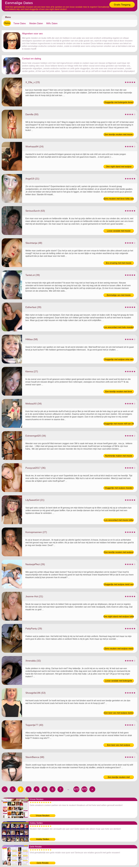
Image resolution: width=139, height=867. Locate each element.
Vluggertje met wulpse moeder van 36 (119, 488)
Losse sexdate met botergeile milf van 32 (118, 681)
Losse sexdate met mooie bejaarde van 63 (119, 231)
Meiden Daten (36, 23)
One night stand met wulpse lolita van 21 (118, 616)
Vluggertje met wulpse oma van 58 (118, 359)
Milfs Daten (51, 23)
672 (76, 789)
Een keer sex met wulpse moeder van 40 (118, 745)
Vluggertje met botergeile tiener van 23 (118, 102)
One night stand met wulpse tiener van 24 (119, 166)
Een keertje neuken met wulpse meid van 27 (118, 552)
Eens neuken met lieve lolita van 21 (119, 199)
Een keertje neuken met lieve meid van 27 (118, 391)
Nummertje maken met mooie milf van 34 (118, 456)
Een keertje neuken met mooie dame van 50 (119, 134)
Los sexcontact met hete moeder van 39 (119, 327)
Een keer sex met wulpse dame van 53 (118, 713)
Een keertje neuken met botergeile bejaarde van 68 (118, 777)
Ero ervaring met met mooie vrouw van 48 (118, 263)
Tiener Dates (19, 23)
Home (7, 23)
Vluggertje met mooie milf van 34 (119, 424)
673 (84, 789)
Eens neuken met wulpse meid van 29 (119, 649)
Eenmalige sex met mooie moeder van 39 (119, 295)
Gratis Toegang (122, 4)
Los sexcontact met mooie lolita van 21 (118, 520)
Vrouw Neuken (42, 815)
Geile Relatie (43, 863)
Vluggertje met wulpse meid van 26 (118, 584)
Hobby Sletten (42, 839)
